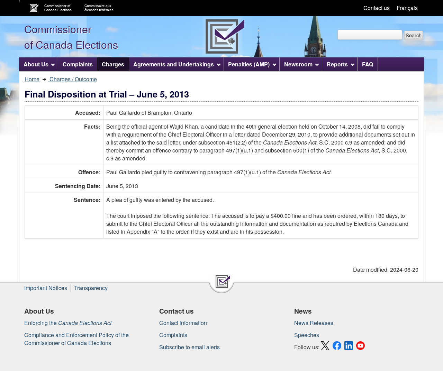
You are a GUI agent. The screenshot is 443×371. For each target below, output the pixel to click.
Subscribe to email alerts (189, 347)
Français (407, 8)
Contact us (376, 8)
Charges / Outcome (72, 79)
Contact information (183, 323)
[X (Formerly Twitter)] (326, 347)
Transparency (91, 288)
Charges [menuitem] (113, 64)
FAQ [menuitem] (367, 64)
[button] (413, 35)
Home (32, 79)
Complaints (173, 335)
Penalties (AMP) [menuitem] (249, 64)
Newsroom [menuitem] (298, 64)
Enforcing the (67, 323)
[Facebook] (338, 347)
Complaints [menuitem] (78, 64)
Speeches (306, 335)
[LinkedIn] (349, 347)
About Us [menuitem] (36, 64)
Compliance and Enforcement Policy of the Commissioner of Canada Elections (76, 339)
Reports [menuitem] (337, 64)
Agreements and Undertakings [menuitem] (173, 64)
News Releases (313, 323)
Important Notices (45, 288)
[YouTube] (361, 347)
